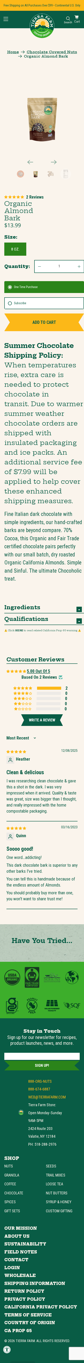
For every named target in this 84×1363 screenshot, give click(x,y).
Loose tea (54, 1184)
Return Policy (24, 1291)
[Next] (54, 162)
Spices (10, 1202)
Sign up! (42, 1065)
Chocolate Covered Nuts (52, 52)
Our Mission (20, 1228)
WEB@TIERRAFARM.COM (47, 1097)
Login (12, 1267)
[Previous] (30, 162)
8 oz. (15, 249)
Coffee (10, 1184)
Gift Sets (12, 1211)
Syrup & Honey (59, 1202)
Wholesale (20, 1275)
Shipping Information (34, 1283)
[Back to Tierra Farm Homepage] (42, 26)
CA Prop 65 (18, 1330)
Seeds (51, 1166)
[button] (14, 197)
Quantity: (17, 266)
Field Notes (20, 1252)
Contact (16, 1259)
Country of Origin (29, 1322)
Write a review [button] (42, 720)
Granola (11, 1175)
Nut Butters (56, 1193)
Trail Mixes (55, 1175)
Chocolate (13, 1193)
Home (13, 52)
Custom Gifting (59, 1211)
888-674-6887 (39, 1089)
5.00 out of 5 (38, 671)
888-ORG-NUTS (40, 1081)
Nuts (8, 1166)
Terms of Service (28, 1315)
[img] (16, 751)
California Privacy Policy (40, 1307)
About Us (17, 1236)
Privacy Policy (24, 1299)
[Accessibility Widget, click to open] (7, 1349)
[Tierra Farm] (21, 1112)
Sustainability (25, 1244)
